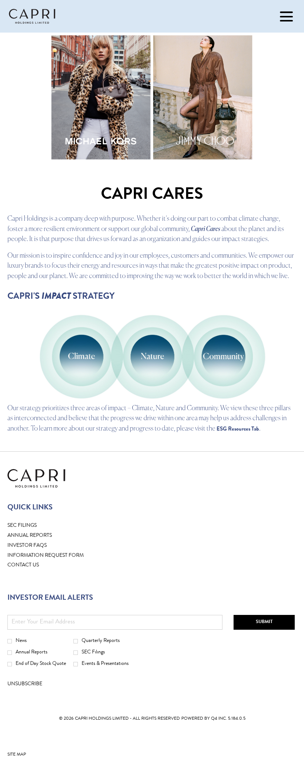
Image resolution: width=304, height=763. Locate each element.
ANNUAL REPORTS (41, 536)
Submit (264, 622)
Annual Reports (31, 652)
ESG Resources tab (238, 429)
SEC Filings (33, 526)
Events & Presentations (105, 663)
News (21, 640)
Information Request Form (57, 556)
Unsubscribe (24, 684)
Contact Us (34, 565)
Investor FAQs (38, 546)
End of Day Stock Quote (41, 663)
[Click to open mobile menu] (286, 16)
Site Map (16, 756)
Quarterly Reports (101, 640)
